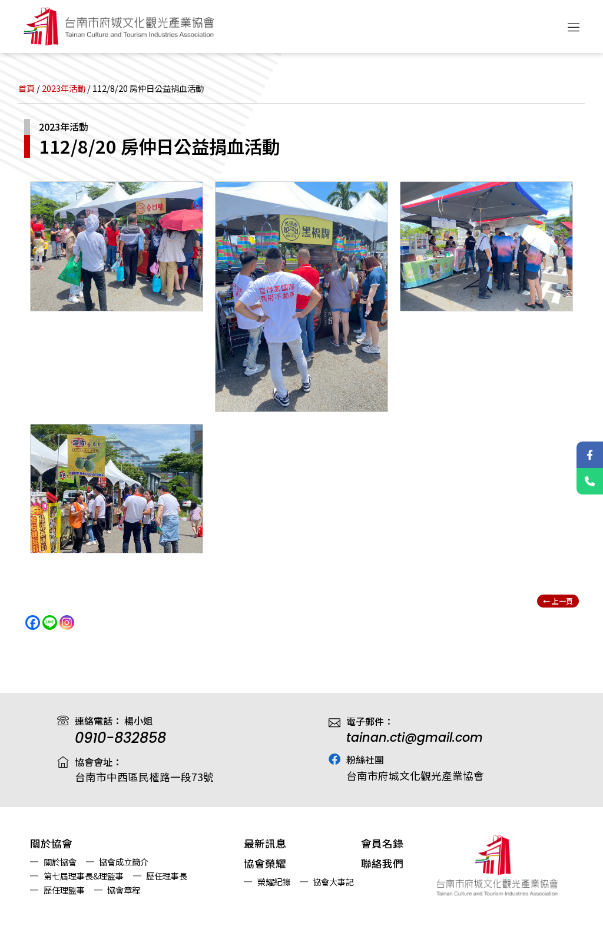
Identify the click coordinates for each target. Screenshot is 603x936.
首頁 (26, 88)
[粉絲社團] (334, 759)
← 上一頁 (558, 601)
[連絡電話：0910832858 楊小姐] (590, 481)
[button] (574, 26)
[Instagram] (66, 622)
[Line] (49, 622)
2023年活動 (63, 88)
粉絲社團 (365, 759)
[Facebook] (32, 622)
